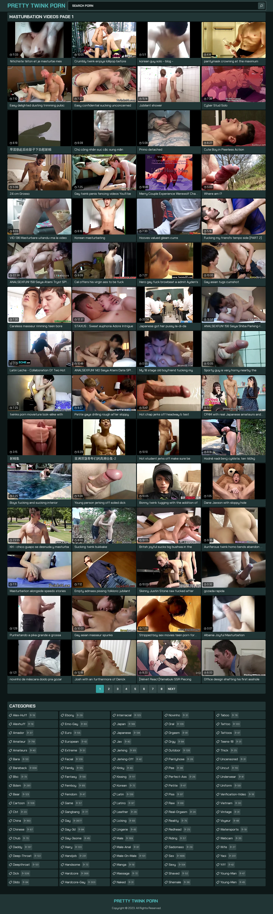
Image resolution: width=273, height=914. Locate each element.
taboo (229, 715)
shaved (178, 873)
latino (125, 803)
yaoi (228, 856)
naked (125, 882)
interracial (129, 715)
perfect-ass (182, 777)
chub (21, 838)
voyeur (229, 821)
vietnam (230, 803)
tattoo (230, 724)
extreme (75, 750)
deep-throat (27, 856)
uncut (229, 768)
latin (125, 794)
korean (126, 785)
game (73, 803)
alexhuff (23, 724)
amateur (24, 741)
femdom (75, 794)
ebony (74, 715)
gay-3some (77, 838)
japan (126, 724)
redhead (179, 829)
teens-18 (230, 741)
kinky (125, 768)
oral (176, 724)
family (74, 768)
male (125, 838)
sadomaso (180, 847)
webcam (230, 838)
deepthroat (26, 864)
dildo (20, 882)
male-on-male (131, 856)
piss (176, 794)
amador (22, 733)
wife (227, 847)
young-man (232, 873)
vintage (229, 812)
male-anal (128, 847)
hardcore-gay (80, 882)
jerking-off (129, 759)
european (76, 741)
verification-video (237, 794)
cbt (20, 812)
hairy (73, 847)
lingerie (126, 829)
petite (177, 785)
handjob (75, 856)
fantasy (75, 777)
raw (176, 803)
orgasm (178, 733)
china (22, 821)
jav (123, 741)
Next (171, 689)
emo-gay (76, 724)
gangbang (76, 812)
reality (178, 821)
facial (74, 759)
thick (228, 750)
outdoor (179, 750)
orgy (176, 741)
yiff (227, 864)
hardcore (77, 873)
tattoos (230, 733)
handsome (76, 864)
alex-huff (24, 715)
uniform (230, 785)
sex (177, 856)
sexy (177, 864)
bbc (20, 777)
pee (176, 768)
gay (73, 821)
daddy (22, 847)
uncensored (233, 759)
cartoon (23, 803)
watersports (233, 829)
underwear (232, 777)
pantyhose (181, 759)
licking (126, 821)
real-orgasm (182, 812)
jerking (126, 750)
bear (21, 794)
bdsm (21, 785)
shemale (179, 882)
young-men (232, 882)
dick (21, 873)
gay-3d (74, 829)
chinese (23, 829)
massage (127, 873)
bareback (25, 768)
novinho (178, 715)
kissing (126, 777)
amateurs (24, 750)
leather (127, 812)
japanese (128, 733)
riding (177, 838)
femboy (75, 785)
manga (125, 864)
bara (20, 759)
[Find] (261, 5)
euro (72, 733)
